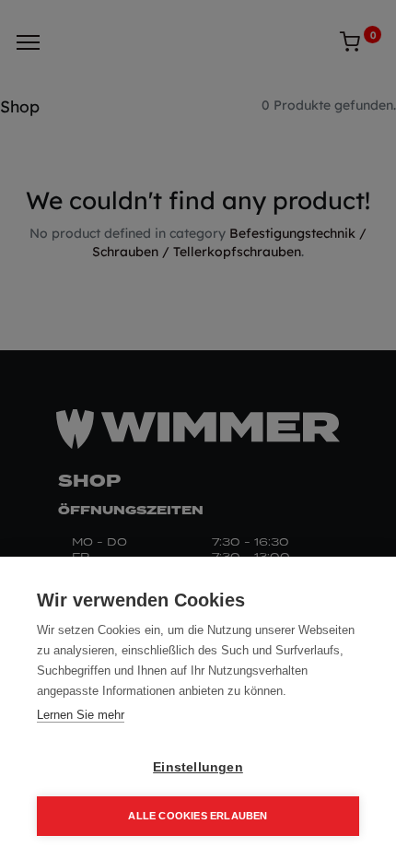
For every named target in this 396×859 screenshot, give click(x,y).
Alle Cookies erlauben (197, 815)
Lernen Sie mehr (80, 715)
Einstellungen (198, 767)
